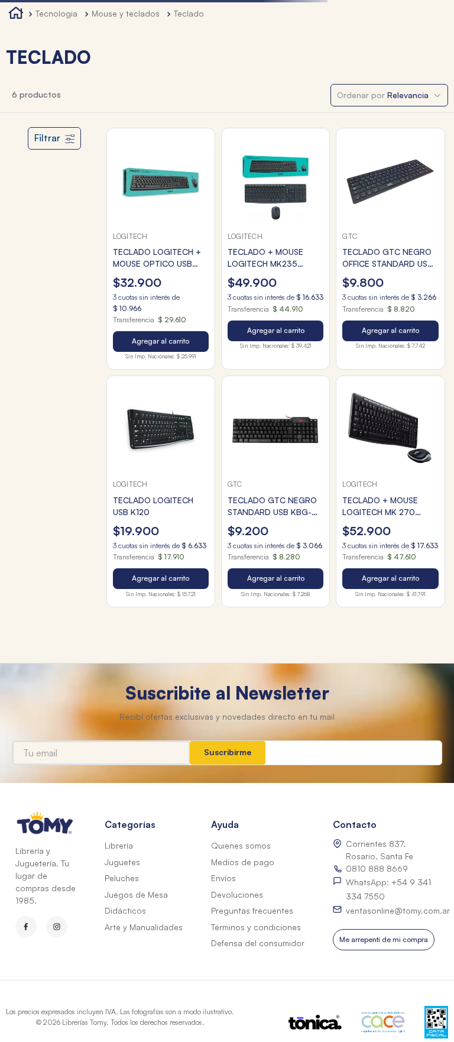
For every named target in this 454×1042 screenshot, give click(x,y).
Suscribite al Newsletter (227, 693)
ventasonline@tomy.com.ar (398, 910)
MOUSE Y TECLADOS (126, 13)
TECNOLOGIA (56, 13)
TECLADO (189, 13)
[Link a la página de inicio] (16, 14)
